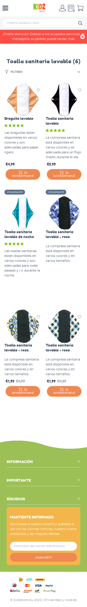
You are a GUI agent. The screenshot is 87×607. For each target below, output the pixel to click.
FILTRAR (16, 72)
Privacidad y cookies (60, 600)
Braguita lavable (18, 118)
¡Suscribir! (43, 557)
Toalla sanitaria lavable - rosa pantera (59, 237)
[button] (14, 125)
